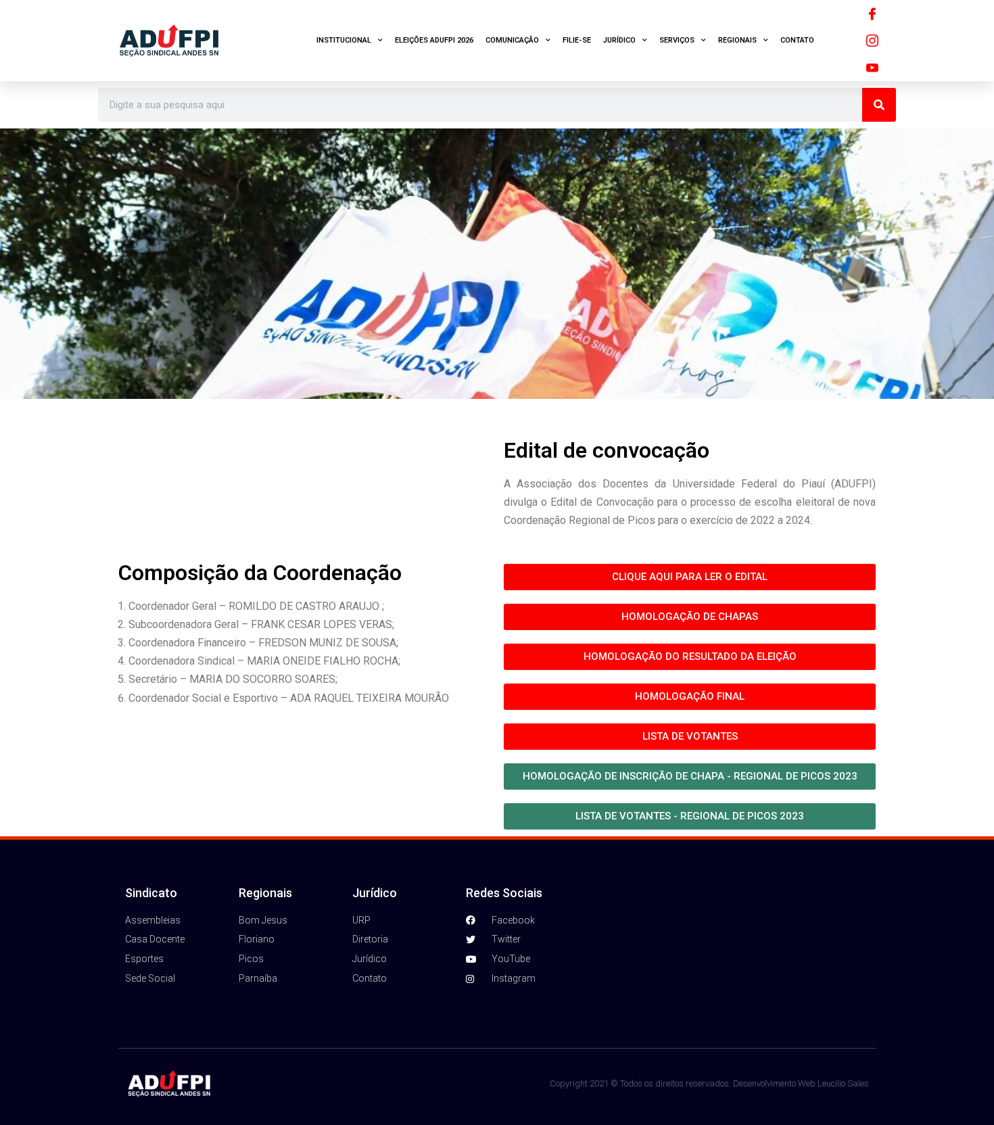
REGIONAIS (737, 40)
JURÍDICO (619, 40)
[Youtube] (872, 67)
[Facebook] (872, 13)
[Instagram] (872, 40)
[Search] (879, 105)
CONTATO (797, 40)
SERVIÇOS (676, 40)
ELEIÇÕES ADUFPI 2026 (434, 40)
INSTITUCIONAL (343, 40)
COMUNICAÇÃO (512, 40)
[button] (690, 617)
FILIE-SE (577, 40)
